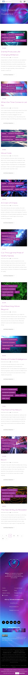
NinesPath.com (14, 603)
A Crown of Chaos (9, 203)
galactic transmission (15, 34)
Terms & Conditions (19, 652)
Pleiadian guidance (8, 37)
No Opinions (14, 57)
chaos (4, 34)
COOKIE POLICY (7, 652)
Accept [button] (17, 673)
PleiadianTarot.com (14, 610)
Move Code (6, 153)
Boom (3, 460)
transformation (7, 40)
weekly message (20, 40)
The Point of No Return (11, 410)
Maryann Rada (5, 57)
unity (17, 239)
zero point (5, 348)
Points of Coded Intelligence (14, 359)
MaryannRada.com (14, 606)
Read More (22, 673)
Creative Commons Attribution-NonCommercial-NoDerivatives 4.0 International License (14, 639)
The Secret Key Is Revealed (14, 510)
